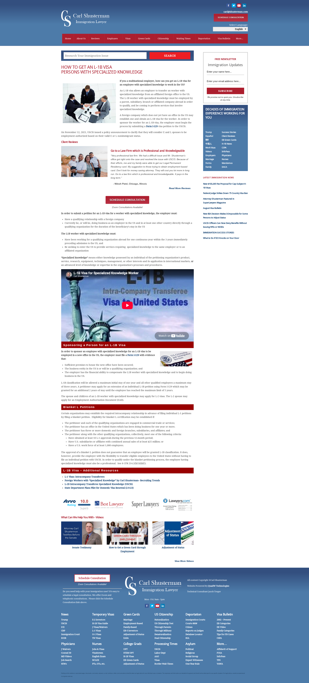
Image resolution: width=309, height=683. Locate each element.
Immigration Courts (195, 619)
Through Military (162, 630)
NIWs (64, 664)
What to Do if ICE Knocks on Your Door (221, 238)
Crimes (189, 627)
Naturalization (161, 619)
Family (208, 167)
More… (222, 644)
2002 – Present (224, 619)
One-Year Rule (193, 664)
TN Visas (96, 638)
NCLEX (95, 660)
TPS (218, 660)
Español (209, 136)
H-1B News (227, 144)
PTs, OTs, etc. (98, 664)
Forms (208, 163)
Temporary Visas (103, 614)
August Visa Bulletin (212, 208)
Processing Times (166, 644)
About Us (81, 38)
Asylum (190, 644)
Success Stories (229, 132)
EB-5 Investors (130, 630)
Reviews (95, 38)
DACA (224, 167)
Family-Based (130, 627)
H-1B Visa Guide (100, 623)
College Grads (132, 644)
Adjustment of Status (133, 634)
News (65, 614)
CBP (63, 630)
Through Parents (162, 627)
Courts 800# (191, 623)
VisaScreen (97, 653)
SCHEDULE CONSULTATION (231, 17)
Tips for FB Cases (225, 634)
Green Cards (144, 38)
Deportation (204, 38)
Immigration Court (70, 634)
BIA (187, 638)
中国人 (209, 144)
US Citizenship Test (163, 623)
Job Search (66, 660)
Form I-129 (152, 126)
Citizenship (163, 38)
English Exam (99, 656)
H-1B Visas (128, 656)
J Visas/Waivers (100, 627)
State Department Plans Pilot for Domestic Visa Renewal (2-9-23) (99, 488)
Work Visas (210, 147)
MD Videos (66, 656)
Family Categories (225, 630)
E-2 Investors (98, 619)
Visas (128, 38)
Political (190, 649)
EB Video (221, 627)
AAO (156, 656)
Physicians (226, 155)
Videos (209, 151)
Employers (112, 38)
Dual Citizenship (162, 638)
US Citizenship (163, 614)
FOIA (219, 653)
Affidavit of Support (227, 649)
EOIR (63, 638)
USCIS (64, 623)
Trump (209, 132)
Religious (190, 653)
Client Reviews (228, 136)
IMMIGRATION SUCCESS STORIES (218, 232)
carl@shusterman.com (236, 11)
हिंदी (207, 140)
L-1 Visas (96, 630)
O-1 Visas (96, 634)
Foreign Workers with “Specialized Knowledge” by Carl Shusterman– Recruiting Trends (112, 480)
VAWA (220, 664)
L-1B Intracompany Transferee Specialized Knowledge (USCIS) (99, 484)
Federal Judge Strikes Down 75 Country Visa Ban (225, 193)
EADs (126, 638)
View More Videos (184, 561)
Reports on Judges (195, 630)
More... (239, 38)
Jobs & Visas (98, 649)
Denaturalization (162, 634)
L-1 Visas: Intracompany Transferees (84, 476)
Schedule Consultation (92, 578)
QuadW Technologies (218, 586)
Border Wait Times (163, 664)
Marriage (210, 159)
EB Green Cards (229, 140)
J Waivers (66, 649)
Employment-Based (133, 623)
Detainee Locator (194, 634)
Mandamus (227, 163)
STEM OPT (128, 653)
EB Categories (223, 623)
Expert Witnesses (194, 660)
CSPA (224, 147)
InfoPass (226, 151)
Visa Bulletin (224, 38)
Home (68, 38)
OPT (125, 649)
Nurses (225, 159)
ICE (63, 627)
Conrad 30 (66, 653)
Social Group (192, 656)
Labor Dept (160, 653)
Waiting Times (183, 38)
